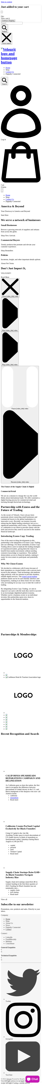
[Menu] (2, 190)
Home (8, 919)
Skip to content (6, 2)
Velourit (9, 1079)
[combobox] (12, 23)
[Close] (2, 12)
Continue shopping (8, 21)
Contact (8, 929)
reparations (14, 798)
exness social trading (29, 576)
